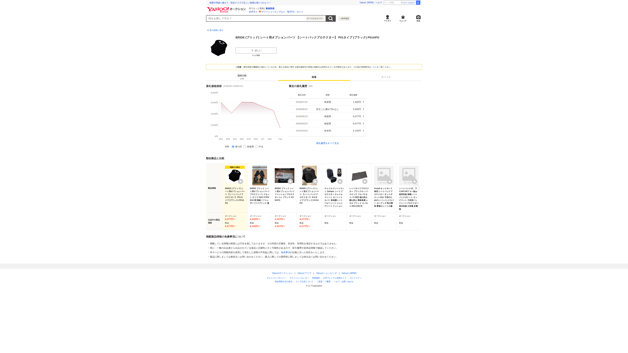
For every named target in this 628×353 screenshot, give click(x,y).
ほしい (258, 50)
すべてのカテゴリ (315, 18)
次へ (416, 188)
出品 (418, 21)
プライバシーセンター (299, 278)
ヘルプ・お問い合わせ (343, 281)
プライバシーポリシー (276, 278)
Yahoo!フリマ (304, 273)
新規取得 (270, 8)
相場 (314, 77)
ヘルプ (378, 2)
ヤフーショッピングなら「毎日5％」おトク (282, 11)
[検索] (418, 2)
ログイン (253, 11)
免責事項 (285, 252)
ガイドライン (356, 278)
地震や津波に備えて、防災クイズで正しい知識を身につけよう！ (240, 2)
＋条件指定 (344, 18)
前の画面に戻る (216, 30)
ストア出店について (304, 281)
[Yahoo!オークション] (226, 8)
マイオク (387, 21)
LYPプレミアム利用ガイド (335, 278)
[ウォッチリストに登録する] (240, 181)
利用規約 (316, 278)
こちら (374, 67)
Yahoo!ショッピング (326, 273)
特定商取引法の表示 (283, 281)
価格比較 (242, 77)
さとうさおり (409, 2)
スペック (386, 77)
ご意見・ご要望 (323, 281)
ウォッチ (403, 21)
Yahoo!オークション (282, 273)
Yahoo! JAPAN (366, 2)
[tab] (242, 77)
